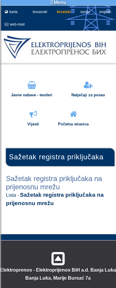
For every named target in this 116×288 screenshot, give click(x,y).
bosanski (40, 12)
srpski (85, 12)
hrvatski (64, 12)
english (105, 12)
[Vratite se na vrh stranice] (58, 256)
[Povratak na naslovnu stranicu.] (53, 58)
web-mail (17, 24)
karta (14, 12)
